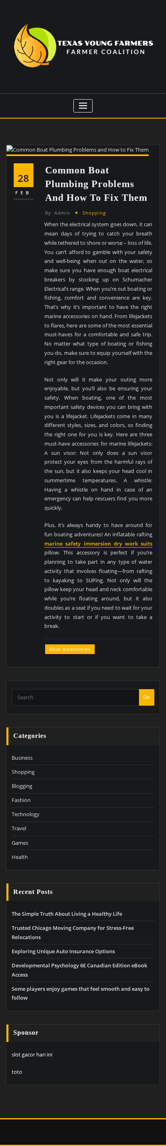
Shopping (94, 213)
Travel (19, 828)
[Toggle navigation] (83, 106)
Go (146, 696)
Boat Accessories (70, 649)
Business (22, 757)
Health (20, 857)
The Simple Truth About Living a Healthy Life (67, 913)
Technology (25, 814)
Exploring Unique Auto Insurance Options (63, 951)
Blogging (22, 786)
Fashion (21, 800)
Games (20, 842)
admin (57, 213)
